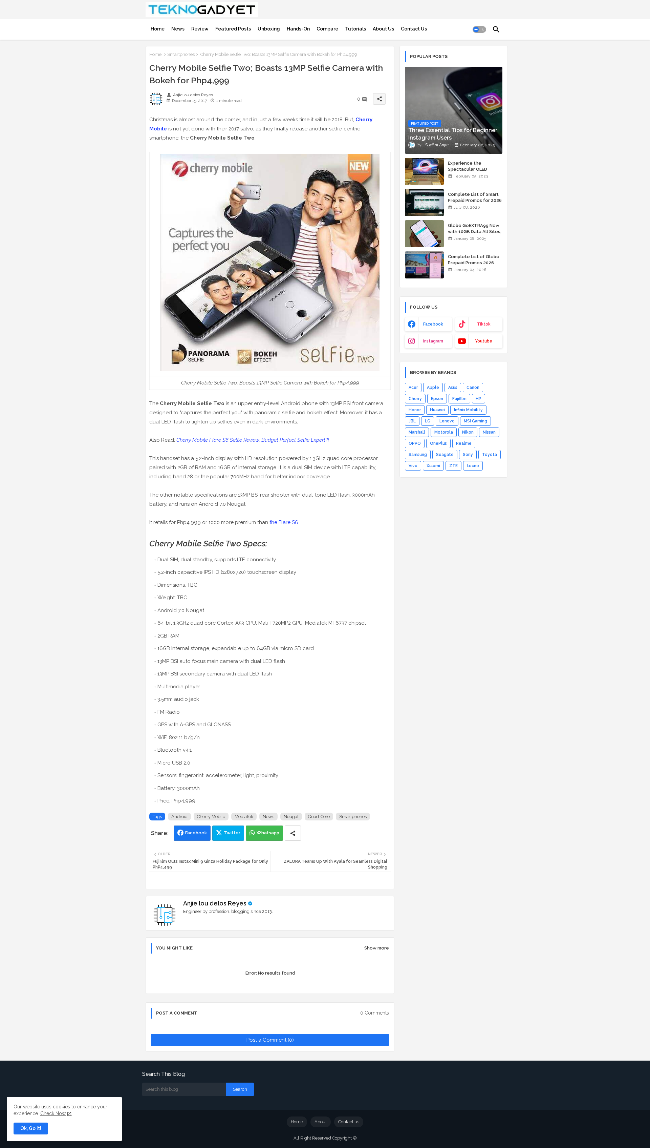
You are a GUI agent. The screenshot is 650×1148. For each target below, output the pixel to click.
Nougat (291, 816)
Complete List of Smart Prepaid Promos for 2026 (475, 197)
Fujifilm (459, 398)
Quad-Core (319, 816)
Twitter (232, 832)
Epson (437, 398)
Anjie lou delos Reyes (214, 903)
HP (478, 398)
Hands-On (298, 29)
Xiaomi (433, 465)
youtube (483, 341)
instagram (433, 341)
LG (427, 421)
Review (200, 29)
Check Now (53, 1113)
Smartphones (181, 54)
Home (158, 29)
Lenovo (447, 421)
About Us (383, 29)
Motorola (443, 432)
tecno (473, 465)
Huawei (437, 410)
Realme (464, 443)
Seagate (445, 454)
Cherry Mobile (211, 816)
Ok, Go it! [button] (30, 1128)
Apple (433, 387)
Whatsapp (268, 832)
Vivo (413, 465)
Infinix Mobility (468, 410)
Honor (415, 410)
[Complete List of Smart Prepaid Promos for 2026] (424, 202)
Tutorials (355, 29)
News (178, 29)
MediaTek (244, 816)
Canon (473, 387)
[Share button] (293, 833)
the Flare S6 (283, 522)
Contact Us (414, 29)
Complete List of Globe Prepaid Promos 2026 (473, 259)
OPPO (415, 443)
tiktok (484, 324)
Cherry (415, 398)
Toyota (489, 454)
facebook (433, 324)
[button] (479, 29)
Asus (452, 387)
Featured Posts (233, 29)
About (321, 1121)
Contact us (348, 1121)
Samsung (418, 454)
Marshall (417, 432)
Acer (413, 387)
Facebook (196, 832)
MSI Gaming (475, 421)
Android (179, 816)
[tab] (157, 28)
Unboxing (269, 29)
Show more (376, 948)
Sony (468, 454)
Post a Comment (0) (270, 1040)
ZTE (453, 465)
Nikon (468, 432)
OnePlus (438, 443)
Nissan (489, 432)
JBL (412, 421)
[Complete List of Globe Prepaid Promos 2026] (424, 264)
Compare (327, 29)
